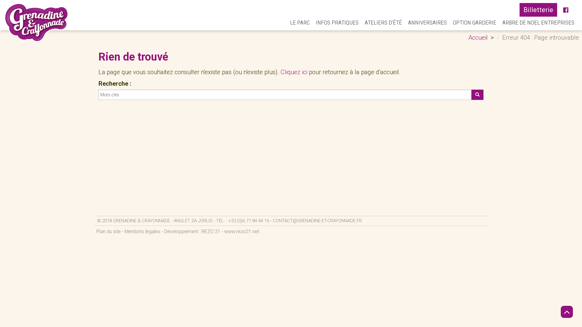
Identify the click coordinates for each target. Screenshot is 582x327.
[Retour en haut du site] (567, 312)
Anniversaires (427, 22)
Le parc (300, 22)
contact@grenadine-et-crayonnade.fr (317, 220)
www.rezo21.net (241, 231)
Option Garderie (474, 22)
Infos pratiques (337, 22)
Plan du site (108, 231)
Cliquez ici (294, 72)
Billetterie (538, 10)
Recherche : (115, 83)
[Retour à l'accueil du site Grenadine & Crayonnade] (37, 22)
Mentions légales (142, 231)
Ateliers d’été (383, 22)
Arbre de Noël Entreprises (538, 22)
